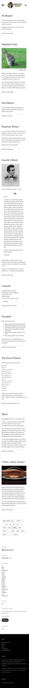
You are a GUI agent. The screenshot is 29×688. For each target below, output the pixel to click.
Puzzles (3, 584)
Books (3, 645)
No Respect (7, 15)
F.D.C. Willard (5, 419)
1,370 (22, 531)
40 (17, 524)
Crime (3, 567)
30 (13, 524)
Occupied (6, 316)
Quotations (4, 586)
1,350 (12, 531)
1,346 (4, 531)
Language (4, 576)
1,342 (4, 527)
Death (3, 569)
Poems (15, 305)
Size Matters (8, 102)
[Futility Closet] (14, 7)
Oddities (12, 92)
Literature (4, 578)
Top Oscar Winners (11, 358)
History (11, 33)
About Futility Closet (6, 642)
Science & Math (5, 589)
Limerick (6, 285)
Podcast (3, 581)
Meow (5, 414)
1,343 (9, 527)
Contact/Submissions (6, 650)
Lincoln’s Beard (9, 160)
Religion (3, 587)
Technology (4, 592)
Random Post (8, 550)
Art (2, 565)
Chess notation (5, 648)
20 (10, 524)
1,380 (4, 534)
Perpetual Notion (10, 126)
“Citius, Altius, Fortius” (13, 461)
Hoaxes (11, 149)
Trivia (11, 115)
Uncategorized (5, 595)
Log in (3, 628)
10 (6, 524)
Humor (11, 305)
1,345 (19, 527)
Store (3, 647)
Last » (16, 534)
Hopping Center (9, 44)
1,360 (17, 531)
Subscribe (5, 620)
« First (18, 521)
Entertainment (13, 403)
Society (3, 591)
